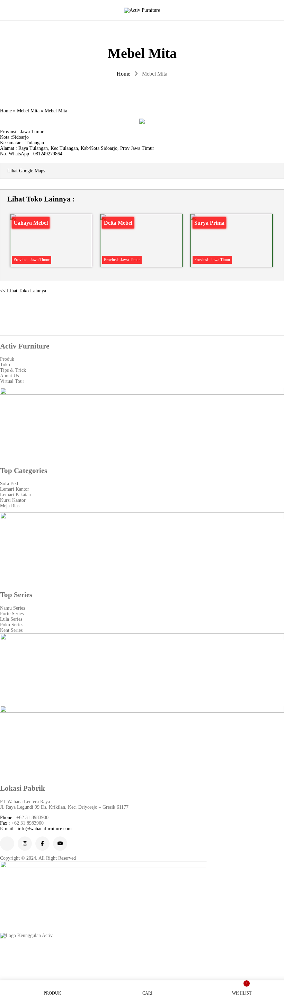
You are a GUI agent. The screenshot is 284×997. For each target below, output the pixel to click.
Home (123, 74)
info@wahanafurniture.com (45, 828)
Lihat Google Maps (26, 170)
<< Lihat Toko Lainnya (23, 290)
